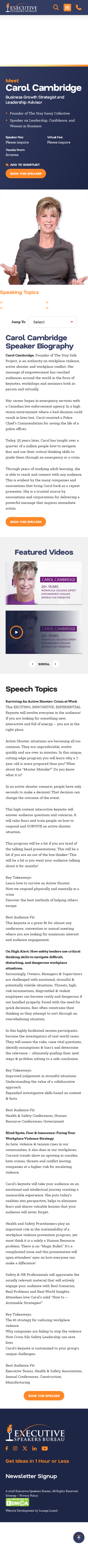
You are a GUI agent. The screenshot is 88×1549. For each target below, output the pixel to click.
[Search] (56, 7)
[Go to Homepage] (21, 7)
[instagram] (15, 1448)
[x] (25, 1448)
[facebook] (7, 1448)
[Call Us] (78, 7)
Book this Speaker (25, 173)
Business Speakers (19, 302)
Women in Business (65, 307)
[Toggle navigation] (67, 7)
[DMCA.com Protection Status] (17, 1502)
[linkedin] (34, 1448)
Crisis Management (19, 307)
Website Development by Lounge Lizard (31, 1510)
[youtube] (45, 1448)
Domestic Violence (64, 302)
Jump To (18, 322)
